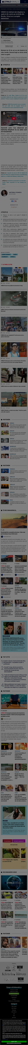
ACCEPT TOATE (14, 1041)
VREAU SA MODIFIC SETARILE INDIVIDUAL (14, 1043)
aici (11, 1029)
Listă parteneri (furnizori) (5, 1039)
